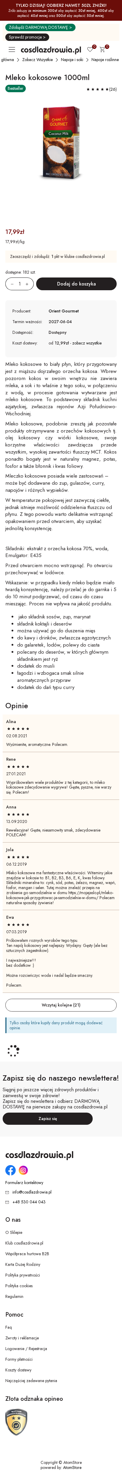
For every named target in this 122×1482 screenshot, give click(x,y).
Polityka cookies (19, 1286)
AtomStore (72, 1467)
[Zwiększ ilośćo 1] (29, 283)
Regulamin (14, 1296)
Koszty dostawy (18, 1370)
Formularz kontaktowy (24, 1182)
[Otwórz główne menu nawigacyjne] (13, 49)
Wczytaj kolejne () (61, 1005)
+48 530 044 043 (29, 1202)
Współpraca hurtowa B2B (27, 1254)
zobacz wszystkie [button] (87, 343)
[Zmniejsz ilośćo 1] (9, 283)
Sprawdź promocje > (27, 37)
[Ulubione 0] (90, 50)
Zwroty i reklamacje (22, 1338)
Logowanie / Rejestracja (26, 1349)
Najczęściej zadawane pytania (31, 1381)
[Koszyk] (102, 50)
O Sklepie (13, 1232)
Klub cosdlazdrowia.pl (24, 1243)
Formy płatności (19, 1359)
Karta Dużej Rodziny (22, 1264)
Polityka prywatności (22, 1275)
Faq (8, 1327)
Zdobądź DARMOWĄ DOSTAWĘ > (40, 27)
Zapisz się (47, 1119)
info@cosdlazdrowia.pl (32, 1192)
